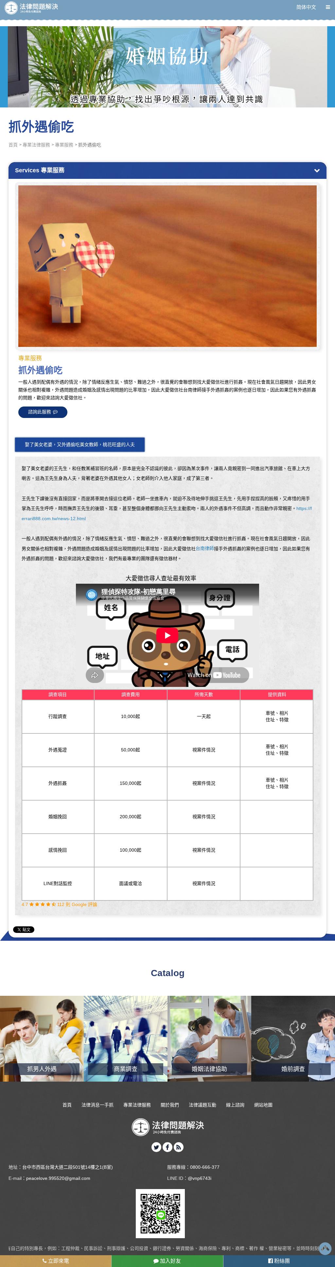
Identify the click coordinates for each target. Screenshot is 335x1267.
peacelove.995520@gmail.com (58, 1178)
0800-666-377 (205, 1167)
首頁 (13, 144)
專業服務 (64, 144)
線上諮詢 (235, 1104)
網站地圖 (263, 1104)
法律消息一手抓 (97, 1104)
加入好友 (170, 1261)
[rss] (179, 1147)
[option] (167, 266)
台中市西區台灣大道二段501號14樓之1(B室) (67, 1167)
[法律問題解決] (31, 8)
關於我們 (170, 1104)
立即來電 (58, 1261)
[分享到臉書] (167, 1147)
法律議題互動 (202, 1104)
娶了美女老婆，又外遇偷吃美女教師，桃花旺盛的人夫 (80, 444)
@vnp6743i (199, 1178)
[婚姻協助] (167, 53)
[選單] (328, 7)
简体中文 (306, 7)
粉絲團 (281, 1261)
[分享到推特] (156, 1147)
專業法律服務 (36, 144)
